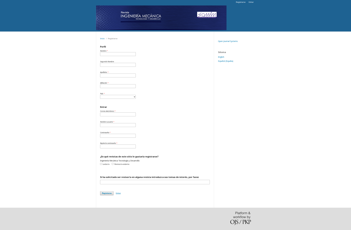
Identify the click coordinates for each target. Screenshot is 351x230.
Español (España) (225, 61)
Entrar (251, 2)
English (221, 57)
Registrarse (241, 2)
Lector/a (105, 164)
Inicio (102, 38)
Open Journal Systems (228, 41)
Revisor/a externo (121, 164)
